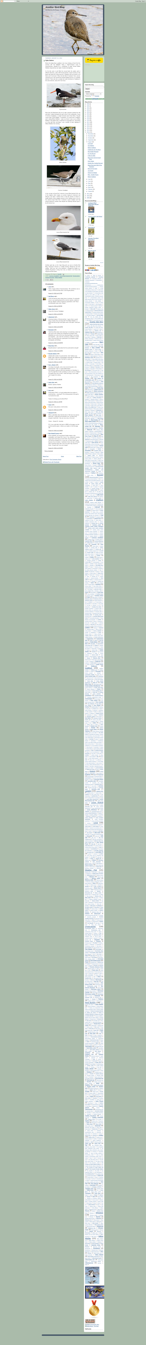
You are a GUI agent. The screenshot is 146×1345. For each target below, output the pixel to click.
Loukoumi (95, 853)
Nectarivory (91, 902)
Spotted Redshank (97, 1117)
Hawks (95, 711)
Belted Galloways (94, 355)
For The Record (91, 153)
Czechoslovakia (96, 562)
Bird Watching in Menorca (97, 383)
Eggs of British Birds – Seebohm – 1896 (93, 590)
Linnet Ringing (96, 826)
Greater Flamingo (88, 687)
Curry (102, 558)
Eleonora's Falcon (98, 598)
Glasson (88, 657)
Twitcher (95, 1194)
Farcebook (100, 621)
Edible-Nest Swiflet (98, 589)
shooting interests (99, 1073)
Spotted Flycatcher (90, 1115)
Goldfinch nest (94, 669)
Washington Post (92, 1209)
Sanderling (87, 1052)
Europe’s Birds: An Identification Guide (93, 609)
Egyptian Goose (99, 593)
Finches (95, 627)
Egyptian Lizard (90, 595)
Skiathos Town (92, 1089)
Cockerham (91, 516)
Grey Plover (99, 703)
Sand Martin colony (91, 1048)
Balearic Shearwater (89, 338)
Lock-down (87, 848)
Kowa (91, 779)
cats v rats (92, 494)
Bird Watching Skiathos (91, 384)
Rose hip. (87, 1036)
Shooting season (90, 1075)
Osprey (101, 921)
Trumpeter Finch (89, 1188)
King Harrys (99, 773)
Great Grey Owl (90, 677)
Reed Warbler (99, 1004)
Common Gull (94, 523)
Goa (87, 661)
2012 (88, 132)
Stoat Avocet (94, 1122)
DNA (102, 574)
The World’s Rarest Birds (91, 1175)
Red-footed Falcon (96, 989)
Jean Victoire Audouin (93, 758)
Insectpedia (96, 747)
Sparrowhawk (89, 1109)
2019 (88, 118)
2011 (88, 193)
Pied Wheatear (88, 954)
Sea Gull (99, 1067)
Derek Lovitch (93, 573)
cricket (86, 550)
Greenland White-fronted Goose (94, 697)
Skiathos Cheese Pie (94, 1088)
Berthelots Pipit (99, 357)
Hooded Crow (94, 726)
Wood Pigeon (87, 1243)
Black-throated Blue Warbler (91, 424)
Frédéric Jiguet (88, 635)
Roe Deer (93, 1033)
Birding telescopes (99, 395)
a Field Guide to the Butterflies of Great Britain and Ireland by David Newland (94, 291)
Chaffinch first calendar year (90, 503)
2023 (88, 110)
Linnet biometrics (93, 824)
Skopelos (100, 1089)
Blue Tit (96, 436)
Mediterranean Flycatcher (98, 873)
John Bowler (100, 761)
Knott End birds (90, 776)
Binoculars (92, 363)
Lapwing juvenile (90, 792)
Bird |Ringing (99, 363)
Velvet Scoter (89, 1202)
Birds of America (91, 400)
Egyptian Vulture (99, 595)
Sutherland (95, 1133)
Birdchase (100, 384)
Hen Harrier (99, 716)
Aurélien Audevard (98, 332)
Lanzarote (100, 785)
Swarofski (87, 1141)
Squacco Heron (91, 1119)
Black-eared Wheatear (90, 418)
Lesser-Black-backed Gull (97, 811)
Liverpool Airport (98, 845)
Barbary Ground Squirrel (98, 340)
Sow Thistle (88, 1106)
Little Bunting (89, 832)
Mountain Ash (88, 894)
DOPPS (91, 579)
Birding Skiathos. (90, 395)
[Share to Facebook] (51, 280)
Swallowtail (87, 1140)
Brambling (88, 450)
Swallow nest (99, 1137)
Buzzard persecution (93, 477)
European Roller (88, 614)
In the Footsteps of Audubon (97, 745)
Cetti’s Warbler (89, 500)
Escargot (94, 605)
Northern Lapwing (93, 910)
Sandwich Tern (89, 1054)
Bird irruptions (99, 368)
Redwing (100, 999)
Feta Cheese (99, 624)
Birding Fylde (97, 389)
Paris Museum (88, 934)
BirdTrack (93, 410)
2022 (88, 112)
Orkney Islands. (100, 919)
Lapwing (88, 791)
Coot (86, 544)
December (90, 133)
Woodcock (87, 1246)
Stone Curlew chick (89, 1125)
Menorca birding (96, 878)
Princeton (96, 965)
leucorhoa (101, 814)
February (90, 189)
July (89, 179)
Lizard (100, 847)
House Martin (93, 729)
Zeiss (86, 1264)
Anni (49, 390)
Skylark (87, 1091)
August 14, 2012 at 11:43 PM (55, 350)
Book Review (95, 442)
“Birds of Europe (97, 275)
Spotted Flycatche (49, 277)
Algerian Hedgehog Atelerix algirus (93, 307)
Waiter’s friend (93, 1206)
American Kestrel (89, 310)
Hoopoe (93, 727)
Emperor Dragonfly (98, 600)
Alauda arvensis (94, 305)
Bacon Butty (87, 337)
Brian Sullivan (100, 453)
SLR (89, 1094)
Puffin (98, 968)
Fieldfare (87, 627)
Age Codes (91, 304)
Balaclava (93, 337)
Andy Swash (89, 320)
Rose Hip (100, 1035)
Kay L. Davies (52, 365)
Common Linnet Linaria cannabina (94, 526)
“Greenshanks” (99, 280)
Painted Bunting (88, 933)
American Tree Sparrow (98, 313)
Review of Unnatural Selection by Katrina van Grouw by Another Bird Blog (94, 1014)
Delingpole (92, 571)
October (90, 138)
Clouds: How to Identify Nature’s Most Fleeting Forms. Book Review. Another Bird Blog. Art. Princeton (94, 513)
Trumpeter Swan (99, 1188)
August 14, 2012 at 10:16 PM (55, 327)
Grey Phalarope (91, 703)
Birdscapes (87, 410)
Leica (102, 797)
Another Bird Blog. (89, 327)
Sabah (91, 1044)
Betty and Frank (100, 360)
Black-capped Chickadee (97, 416)
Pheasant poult (88, 942)
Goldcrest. (87, 662)
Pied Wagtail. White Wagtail (96, 952)
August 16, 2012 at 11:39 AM (55, 430)
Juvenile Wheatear (99, 767)
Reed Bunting (90, 1003)
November (90, 136)
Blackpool (87, 432)
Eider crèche (94, 597)
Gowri (50, 404)
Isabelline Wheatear (99, 750)
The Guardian (90, 1170)
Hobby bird (101, 722)
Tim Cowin (88, 1178)
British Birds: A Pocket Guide (91, 460)
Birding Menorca (99, 392)
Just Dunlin (90, 170)
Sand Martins (98, 1051)
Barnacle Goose (88, 349)
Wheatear (99, 1213)
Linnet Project (88, 826)
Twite (93, 1196)
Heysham (87, 721)
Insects (101, 747)
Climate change (95, 510)
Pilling (86, 955)
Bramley (92, 452)
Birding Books (90, 389)
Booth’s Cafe (92, 447)
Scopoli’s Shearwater (89, 1062)
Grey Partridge (99, 702)
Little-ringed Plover (89, 845)
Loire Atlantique (94, 848)
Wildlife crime (95, 1232)
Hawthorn (92, 713)
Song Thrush (99, 1101)
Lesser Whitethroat (92, 809)
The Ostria (97, 1170)
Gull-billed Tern (95, 708)
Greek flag (95, 692)
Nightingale (99, 905)
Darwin (91, 566)
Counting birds (94, 547)
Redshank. (87, 999)
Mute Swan (88, 897)
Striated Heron (95, 1128)
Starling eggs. (95, 1120)
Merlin (94, 883)
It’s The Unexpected (95, 751)
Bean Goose (96, 352)
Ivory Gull (93, 753)
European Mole (98, 611)
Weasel (93, 1210)
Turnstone (88, 1193)
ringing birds (93, 1025)
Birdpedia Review (94, 399)
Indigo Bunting (89, 747)
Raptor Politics (98, 974)
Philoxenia (92, 944)
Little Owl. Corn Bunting (97, 839)
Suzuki (100, 1133)
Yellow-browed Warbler (97, 1258)
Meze (88, 884)
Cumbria (86, 557)
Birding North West (89, 394)
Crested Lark (98, 549)
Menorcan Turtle (98, 881)
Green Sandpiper (97, 693)
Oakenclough (97, 913)
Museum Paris (98, 895)
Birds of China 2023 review (90, 402)
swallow (101, 1135)
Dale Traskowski (98, 563)
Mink (95, 886)
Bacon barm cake (90, 335)
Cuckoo (98, 555)
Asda (101, 329)
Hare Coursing (89, 711)
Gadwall (96, 645)
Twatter (86, 1194)
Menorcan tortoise (90, 881)
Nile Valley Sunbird (89, 907)
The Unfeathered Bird (89, 1173)
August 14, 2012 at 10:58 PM (55, 342)
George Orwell (95, 654)
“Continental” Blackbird (90, 276)
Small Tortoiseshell (95, 1094)
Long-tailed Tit (99, 852)
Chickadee (89, 507)
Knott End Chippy (98, 776)
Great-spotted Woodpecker (92, 685)
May (89, 183)
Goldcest (91, 661)
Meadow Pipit (91, 870)
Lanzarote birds (96, 789)
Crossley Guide (90, 552)
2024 (88, 108)
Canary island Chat (96, 483)
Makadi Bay (98, 858)
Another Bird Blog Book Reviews (94, 325)
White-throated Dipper (91, 1226)
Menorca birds (89, 880)
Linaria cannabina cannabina (97, 820)
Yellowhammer (89, 1263)
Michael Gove (93, 884)
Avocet (92, 333)
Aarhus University (88, 300)
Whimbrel (98, 1216)
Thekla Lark (100, 1175)
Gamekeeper (100, 648)
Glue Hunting (100, 659)
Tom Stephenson (99, 1178)
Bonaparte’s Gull (90, 440)
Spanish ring (95, 1106)
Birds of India (93, 403)
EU (99, 605)
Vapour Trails (100, 1201)
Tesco (91, 1157)
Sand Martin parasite (94, 1049)
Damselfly (92, 565)
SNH (87, 1096)
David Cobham (88, 568)
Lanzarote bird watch (92, 787)
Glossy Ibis (94, 659)
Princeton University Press (96, 966)
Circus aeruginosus (99, 508)
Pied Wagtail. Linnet (89, 950)
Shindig (86, 1073)
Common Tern (88, 541)
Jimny (86, 759)
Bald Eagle (99, 337)
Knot (94, 774)
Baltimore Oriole (98, 338)
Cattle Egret (99, 494)
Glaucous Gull (88, 659)
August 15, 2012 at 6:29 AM (55, 379)
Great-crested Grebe (97, 684)
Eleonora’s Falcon (89, 600)
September (91, 140)
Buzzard (100, 475)
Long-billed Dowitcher (98, 850)
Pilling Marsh (92, 955)
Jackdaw (87, 754)
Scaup (94, 1059)
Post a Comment (49, 451)
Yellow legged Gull (98, 1253)
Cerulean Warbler (97, 498)
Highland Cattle (94, 721)
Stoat (87, 1122)
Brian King (51, 345)
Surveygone (98, 1132)
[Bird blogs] (94, 1318)
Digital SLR (92, 574)
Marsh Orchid (92, 866)
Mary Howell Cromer (53, 433)
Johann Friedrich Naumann (90, 761)
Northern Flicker (95, 908)
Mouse (102, 894)
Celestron (101, 496)
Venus (94, 1202)
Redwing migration (91, 1000)
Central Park (89, 498)
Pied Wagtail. (98, 949)
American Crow (100, 308)
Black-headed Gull (95, 419)
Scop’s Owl (94, 1060)
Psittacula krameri (91, 968)
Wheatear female (93, 1215)
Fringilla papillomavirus (98, 637)
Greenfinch (88, 695)
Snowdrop (95, 1097)
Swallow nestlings (88, 1138)
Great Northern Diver (89, 679)
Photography (98, 944)
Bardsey (88, 342)
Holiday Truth (90, 724)
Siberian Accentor (97, 1081)
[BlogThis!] (48, 280)
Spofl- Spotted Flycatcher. (98, 1112)
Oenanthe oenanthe (91, 916)
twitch (91, 1194)
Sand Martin (88, 1046)
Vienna (98, 1202)
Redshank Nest (98, 997)
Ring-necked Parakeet (97, 1022)
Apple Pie (96, 329)
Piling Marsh (99, 954)
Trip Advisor (87, 1186)
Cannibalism (87, 485)
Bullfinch (93, 473)
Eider (88, 597)
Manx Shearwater (97, 861)
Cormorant (93, 544)
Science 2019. (88, 1060)
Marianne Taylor (88, 863)
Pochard (88, 963)
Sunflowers (99, 1130)
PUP (89, 970)
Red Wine (97, 982)
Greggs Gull (97, 698)
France (99, 632)
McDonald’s (99, 868)
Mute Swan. (96, 897)
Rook (86, 1035)
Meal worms (101, 871)
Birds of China (99, 400)
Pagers (100, 931)
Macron (86, 858)
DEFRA (86, 571)
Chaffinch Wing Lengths (91, 505)
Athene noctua (88, 330)
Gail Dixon (51, 296)
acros (97, 302)
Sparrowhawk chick (99, 1109)
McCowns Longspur (89, 868)
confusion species (98, 542)
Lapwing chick (99, 791)
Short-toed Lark (91, 1080)
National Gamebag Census (95, 899)
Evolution (99, 619)
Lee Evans (97, 797)
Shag (102, 1070)
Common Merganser (93, 532)
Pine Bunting (94, 957)
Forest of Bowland (97, 630)
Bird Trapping (96, 381)
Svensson (95, 1135)
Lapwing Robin (99, 792)
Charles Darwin (100, 505)
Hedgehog (101, 714)
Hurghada (91, 738)
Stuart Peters (90, 1130)
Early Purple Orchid (97, 586)
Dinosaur (98, 574)
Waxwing (87, 1210)
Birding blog (100, 387)
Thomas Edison (90, 1177)
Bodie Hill (101, 439)
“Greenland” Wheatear (96, 278)
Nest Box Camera (98, 902)
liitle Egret (88, 816)
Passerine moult (88, 936)
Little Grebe (89, 836)
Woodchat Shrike (95, 1245)
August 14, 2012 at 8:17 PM (55, 293)
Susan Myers (87, 1133)
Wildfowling (99, 1231)
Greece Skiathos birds (97, 690)
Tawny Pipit (97, 1143)
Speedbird (89, 1112)
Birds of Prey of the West (96, 405)
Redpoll (90, 995)
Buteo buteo (90, 475)
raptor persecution (89, 974)
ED (85, 589)
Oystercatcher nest (95, 929)
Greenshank (88, 698)
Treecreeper (93, 1185)
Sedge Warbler (89, 1068)
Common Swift (99, 539)
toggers (93, 1178)
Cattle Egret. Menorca (92, 496)
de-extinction (95, 568)
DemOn (97, 571)
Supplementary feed (89, 1132)
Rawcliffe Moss (88, 978)
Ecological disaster (98, 587)
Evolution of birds (88, 621)
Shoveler (89, 1081)
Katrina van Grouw (90, 769)
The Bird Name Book (93, 1159)
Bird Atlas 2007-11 (89, 365)
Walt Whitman (95, 1207)
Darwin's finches (98, 566)
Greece (99, 689)
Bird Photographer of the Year (95, 371)
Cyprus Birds (88, 562)
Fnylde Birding (88, 630)
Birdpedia (87, 399)
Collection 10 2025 (89, 520)
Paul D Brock (98, 936)
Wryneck (89, 1253)
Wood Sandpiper (95, 1243)
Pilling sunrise (87, 957)
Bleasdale (100, 432)
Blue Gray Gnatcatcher (94, 434)
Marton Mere (99, 866)
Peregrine (97, 939)
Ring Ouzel (89, 1020)
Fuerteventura (90, 638)
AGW (86, 305)
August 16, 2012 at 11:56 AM (55, 448)
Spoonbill (89, 1114)
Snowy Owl (99, 1099)
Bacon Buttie (99, 335)
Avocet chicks (100, 333)
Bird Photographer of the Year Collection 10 (94, 373)
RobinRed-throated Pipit (93, 1031)
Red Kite (96, 981)
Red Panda (91, 982)
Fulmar (91, 640)
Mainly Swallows (92, 147)
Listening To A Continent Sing (96, 827)
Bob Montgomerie (94, 439)
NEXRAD (87, 905)
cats (87, 494)
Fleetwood (101, 627)
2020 (88, 116)
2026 (88, 104)
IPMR (92, 750)
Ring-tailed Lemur (88, 1023)
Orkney (93, 919)
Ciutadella (88, 510)
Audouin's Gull (98, 330)
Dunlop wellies (91, 584)
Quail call (91, 973)
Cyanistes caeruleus (91, 560)
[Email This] (46, 280)
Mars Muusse (99, 863)
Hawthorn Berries (99, 713)
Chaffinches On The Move (94, 149)
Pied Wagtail (88, 949)
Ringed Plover (97, 1023)
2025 (88, 106)
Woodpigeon (96, 1248)
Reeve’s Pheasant (91, 1006)
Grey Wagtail (97, 705)
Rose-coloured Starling (90, 1038)
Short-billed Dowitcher (89, 1078)
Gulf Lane (88, 708)
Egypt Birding (93, 592)
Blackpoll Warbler (98, 431)
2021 (88, 114)
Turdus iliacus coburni (96, 1191)
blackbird (97, 426)
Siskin (97, 1083)
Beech (92, 354)
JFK (101, 758)
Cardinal (96, 486)
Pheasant (98, 941)
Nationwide (87, 900)
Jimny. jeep (92, 759)
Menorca (91, 876)
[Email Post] (63, 274)
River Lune (96, 1026)
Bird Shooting (88, 381)
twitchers (101, 1194)
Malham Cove (87, 860)
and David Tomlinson (91, 315)
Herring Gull (87, 719)
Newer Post (45, 456)
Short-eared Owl (99, 1078)
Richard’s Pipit (100, 1018)
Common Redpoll (93, 536)
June (89, 181)
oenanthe (101, 915)
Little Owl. (93, 837)
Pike (94, 954)
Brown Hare (96, 463)
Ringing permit (89, 1026)
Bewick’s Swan (97, 362)
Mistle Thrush (97, 888)
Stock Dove (90, 1124)
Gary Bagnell (100, 651)
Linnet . (86, 824)
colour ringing (98, 520)
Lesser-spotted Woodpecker (91, 812)
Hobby (94, 722)
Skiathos (87, 1085)
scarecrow (93, 1057)
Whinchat (98, 1218)
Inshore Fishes (89, 748)
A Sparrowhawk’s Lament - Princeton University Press (94, 296)
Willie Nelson (94, 1236)
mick (49, 286)
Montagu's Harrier (98, 889)
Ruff (97, 1043)
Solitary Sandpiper (89, 1101)
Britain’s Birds (91, 455)
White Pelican (92, 1221)
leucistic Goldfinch (93, 814)
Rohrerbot (51, 329)
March (90, 187)
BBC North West (88, 352)
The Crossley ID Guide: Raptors (96, 1169)
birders (100, 386)
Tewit (95, 1157)
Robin (101, 1030)
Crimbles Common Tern (93, 550)
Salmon (100, 1044)
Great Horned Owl (98, 677)
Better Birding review (91, 360)
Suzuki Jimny (88, 1135)
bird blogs (98, 366)
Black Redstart (89, 415)
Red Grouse (99, 979)
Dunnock (98, 584)
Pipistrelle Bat (93, 962)
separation (99, 1068)
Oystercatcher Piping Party (90, 931)
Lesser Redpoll (97, 802)
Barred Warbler (98, 349)
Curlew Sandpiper (95, 558)
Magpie (91, 858)
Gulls (101, 708)
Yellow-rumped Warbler (96, 1261)
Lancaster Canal (98, 784)
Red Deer (87, 979)
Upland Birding (88, 1199)
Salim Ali (95, 1044)
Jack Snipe (99, 753)
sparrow (97, 1107)
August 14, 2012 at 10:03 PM (55, 314)
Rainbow (96, 973)
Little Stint (93, 843)
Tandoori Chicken (98, 1141)
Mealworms (88, 873)
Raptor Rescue (88, 976)
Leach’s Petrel (91, 797)
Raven (99, 976)
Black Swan (98, 415)
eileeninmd (51, 317)
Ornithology (88, 921)
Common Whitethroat (99, 541)
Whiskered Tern (88, 1219)
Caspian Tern (91, 491)
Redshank (97, 995)
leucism (100, 812)
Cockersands (89, 518)
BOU (86, 448)
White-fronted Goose (98, 1224)
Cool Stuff (90, 143)
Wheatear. (91, 1216)
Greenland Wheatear (98, 695)
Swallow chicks (91, 1137)
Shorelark (91, 1076)
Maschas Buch (92, 250)
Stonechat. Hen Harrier (90, 1127)
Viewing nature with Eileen (95, 216)
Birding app (93, 387)
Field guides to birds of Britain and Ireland (93, 625)
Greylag (87, 706)
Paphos (95, 933)
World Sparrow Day (95, 1251)
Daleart (86, 565)
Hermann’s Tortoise (97, 717)
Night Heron (92, 905)
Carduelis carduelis (95, 488)
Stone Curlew (98, 1124)
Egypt (86, 592)
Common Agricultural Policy (91, 521)
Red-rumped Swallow (90, 994)
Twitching (88, 1196)
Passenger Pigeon (97, 934)
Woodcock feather (97, 1246)
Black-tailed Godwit (90, 421)
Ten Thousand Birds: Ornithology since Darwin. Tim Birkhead (94, 1150)
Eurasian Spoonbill (89, 608)
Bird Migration (88, 370)
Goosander (98, 671)
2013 (88, 130)
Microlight (100, 884)
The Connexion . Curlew (95, 1162)
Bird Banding (97, 365)
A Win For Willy (91, 155)
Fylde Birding (93, 642)
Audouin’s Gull (88, 332)
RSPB (88, 1041)
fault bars (87, 622)
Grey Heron (94, 700)
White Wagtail (95, 1223)
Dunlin (92, 582)
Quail (86, 973)
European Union (88, 616)
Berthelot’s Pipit (89, 357)
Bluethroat (87, 439)
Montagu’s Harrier (89, 891)
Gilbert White (100, 656)
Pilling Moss (99, 955)
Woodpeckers (87, 1248)
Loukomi (89, 853)
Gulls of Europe (88, 710)
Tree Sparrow (94, 1183)
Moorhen (99, 891)
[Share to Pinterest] (52, 280)
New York (99, 903)
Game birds (94, 648)
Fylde (96, 640)
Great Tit (95, 682)
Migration (87, 886)
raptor (101, 973)
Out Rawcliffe (90, 923)
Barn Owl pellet (96, 344)
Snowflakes (92, 1099)
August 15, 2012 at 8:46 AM (55, 387)
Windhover (100, 1241)
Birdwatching (99, 410)
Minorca (100, 886)
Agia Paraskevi (99, 304)
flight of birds (99, 629)
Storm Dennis (87, 1128)
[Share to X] (49, 280)
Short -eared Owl (98, 1076)
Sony (96, 1102)
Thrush (96, 1177)
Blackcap (89, 429)
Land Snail (87, 785)
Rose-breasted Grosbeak (96, 1036)
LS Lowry (93, 856)
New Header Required (93, 151)
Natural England (95, 900)
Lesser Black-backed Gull (65, 276)
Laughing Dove (95, 795)
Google (92, 671)
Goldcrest (98, 661)
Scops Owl (98, 1062)
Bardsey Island (95, 342)
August (90, 142)
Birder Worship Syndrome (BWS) (91, 386)
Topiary (87, 1180)
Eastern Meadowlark (89, 587)
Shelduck (89, 1072)
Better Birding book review (97, 359)
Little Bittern (100, 830)
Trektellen (100, 1185)
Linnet (95, 823)
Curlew (92, 557)
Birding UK (89, 397)
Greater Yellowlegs (91, 689)
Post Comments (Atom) (55, 459)
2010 (88, 195)
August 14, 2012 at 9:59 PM (55, 306)
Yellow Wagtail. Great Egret (93, 1256)
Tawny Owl (88, 1143)
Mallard (94, 860)
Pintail (86, 962)
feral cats (93, 624)
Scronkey (93, 1067)
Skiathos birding (91, 1086)
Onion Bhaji (87, 919)
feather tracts (94, 622)
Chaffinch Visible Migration (95, 502)
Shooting (92, 1073)
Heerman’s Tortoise (91, 716)
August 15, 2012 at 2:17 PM (55, 409)
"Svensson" (87, 281)
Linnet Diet (100, 824)
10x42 (96, 288)
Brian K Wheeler (93, 453)
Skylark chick (95, 1091)
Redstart (94, 999)
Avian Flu (87, 333)
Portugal (90, 965)
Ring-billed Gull (96, 1020)
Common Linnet (96, 524)
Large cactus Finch (95, 794)
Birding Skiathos (99, 394)
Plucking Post (100, 962)
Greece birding (88, 690)
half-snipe (95, 710)
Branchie (97, 452)
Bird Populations (94, 376)
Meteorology (100, 883)
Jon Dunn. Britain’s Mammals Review (92, 764)
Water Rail (100, 1209)
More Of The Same (92, 168)
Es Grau (88, 605)
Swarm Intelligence (97, 1140)
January (90, 191)
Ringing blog (100, 1025)
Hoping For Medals (92, 172)
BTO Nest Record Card (89, 466)
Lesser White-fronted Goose (97, 808)
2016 (88, 124)
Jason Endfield (92, 756)
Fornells (86, 632)
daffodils (91, 563)
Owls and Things (96, 924)
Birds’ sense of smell (98, 408)
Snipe (91, 1096)
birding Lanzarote (90, 392)
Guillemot (101, 706)
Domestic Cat (95, 576)
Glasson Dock (96, 658)
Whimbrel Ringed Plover (90, 1218)
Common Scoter (91, 539)
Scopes (100, 1060)
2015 (88, 126)
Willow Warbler (58, 277)
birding (86, 387)
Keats (97, 769)
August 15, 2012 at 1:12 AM (55, 362)
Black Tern (87, 416)
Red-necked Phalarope (97, 992)
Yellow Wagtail (99, 1254)
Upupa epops (95, 1199)
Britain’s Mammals (97, 458)
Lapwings (87, 794)
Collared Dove (97, 518)
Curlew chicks (99, 557)
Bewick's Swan (89, 362)
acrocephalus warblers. (89, 302)
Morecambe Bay (88, 892)
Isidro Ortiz (51, 382)
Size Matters (91, 145)
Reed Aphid (99, 1000)
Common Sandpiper (54, 276)
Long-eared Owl (90, 852)
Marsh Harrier (89, 865)
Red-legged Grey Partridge (90, 990)
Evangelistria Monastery (94, 617)
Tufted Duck (90, 1190)
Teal (86, 1145)
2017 (88, 122)
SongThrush (90, 1102)
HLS (90, 722)
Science (99, 1059)
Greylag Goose (94, 706)
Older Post (79, 456)
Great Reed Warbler (99, 679)
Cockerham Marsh (99, 516)
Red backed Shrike (98, 978)
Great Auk (99, 674)
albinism (100, 305)
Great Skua (90, 680)
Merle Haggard (88, 883)
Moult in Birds (98, 892)
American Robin (89, 313)
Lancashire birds (92, 781)
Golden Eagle (93, 662)
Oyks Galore (49, 60)
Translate (97, 96)
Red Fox (92, 979)
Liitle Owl (94, 816)
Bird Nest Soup (96, 370)
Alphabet (87, 308)
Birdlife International (97, 397)
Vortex (98, 1204)
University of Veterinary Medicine (94, 1198)
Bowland (99, 448)
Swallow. (95, 1138)
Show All (101, 262)
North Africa (96, 907)
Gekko (96, 653)
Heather (95, 714)
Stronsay (101, 1128)
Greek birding (88, 692)
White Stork (87, 1223)
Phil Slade (95, 942)
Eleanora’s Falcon (89, 598)
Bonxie (96, 440)
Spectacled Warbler (99, 1110)
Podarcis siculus (95, 963)
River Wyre (91, 1028)
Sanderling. (98, 1052)
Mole (92, 889)
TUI (97, 1190)
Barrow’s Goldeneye (89, 350)
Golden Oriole (100, 662)
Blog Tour (87, 434)
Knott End (100, 774)
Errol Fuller (101, 603)
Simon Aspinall (88, 1083)
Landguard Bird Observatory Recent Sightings (93, 204)
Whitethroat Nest (91, 1228)
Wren (102, 1251)
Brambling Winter (97, 450)
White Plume (99, 1221)
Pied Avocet (99, 946)
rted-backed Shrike (95, 1041)
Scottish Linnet (90, 1065)
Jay (98, 756)
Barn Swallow (96, 347)
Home (62, 456)
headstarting (89, 714)
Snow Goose (88, 1097)
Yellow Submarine (88, 1254)
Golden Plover (99, 664)
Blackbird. (101, 427)
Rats (94, 976)
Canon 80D (95, 485)
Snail (102, 1094)
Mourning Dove (96, 894)
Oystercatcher (76, 276)
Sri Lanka (99, 1119)
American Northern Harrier (98, 312)
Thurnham (101, 1177)
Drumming (94, 581)
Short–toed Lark (100, 1080)
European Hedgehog (89, 611)
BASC (96, 350)
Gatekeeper (89, 653)
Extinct (95, 621)
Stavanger (101, 1120)
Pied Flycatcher (88, 947)
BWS (100, 478)
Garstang (94, 651)
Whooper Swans (94, 1229)
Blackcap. (91, 431)
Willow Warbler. (92, 1240)
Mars (94, 863)
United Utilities (100, 1196)
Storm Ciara (99, 1127)
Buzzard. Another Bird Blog (91, 478)
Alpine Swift (92, 308)
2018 (88, 120)
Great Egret (100, 676)
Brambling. (87, 452)
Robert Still (96, 1030)
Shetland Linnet (98, 1072)
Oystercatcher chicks (90, 928)
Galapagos (97, 646)
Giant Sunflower (93, 656)
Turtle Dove (97, 1193)
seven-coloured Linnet (94, 1070)
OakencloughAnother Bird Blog (91, 915)
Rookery (91, 1035)
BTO (99, 465)
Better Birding (88, 359)
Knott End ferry (88, 777)
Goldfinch (88, 668)
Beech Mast (97, 354)
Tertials (86, 1157)
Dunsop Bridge (88, 586)
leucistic (86, 814)
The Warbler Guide (99, 1173)
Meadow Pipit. (88, 871)
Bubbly (99, 471)
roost (95, 1035)
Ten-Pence (95, 1151)
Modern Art (87, 889)
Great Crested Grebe (90, 676)
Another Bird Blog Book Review (96, 324)
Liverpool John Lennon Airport (91, 847)
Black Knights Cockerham (96, 413)
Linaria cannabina (89, 817)
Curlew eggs (87, 558)
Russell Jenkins (52, 353)
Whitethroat (100, 1226)
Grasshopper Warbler (89, 674)
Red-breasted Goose (92, 986)
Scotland (87, 1063)
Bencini (100, 355)
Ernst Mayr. (95, 603)
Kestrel (92, 771)
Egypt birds (100, 592)
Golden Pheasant (90, 664)
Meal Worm (94, 871)
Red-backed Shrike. (99, 984)
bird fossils (92, 368)
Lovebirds (101, 853)
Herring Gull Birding (97, 719)
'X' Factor (87, 275)
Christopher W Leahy (89, 508)
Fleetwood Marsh (90, 629)
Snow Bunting (99, 1096)
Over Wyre (97, 923)
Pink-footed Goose (95, 960)
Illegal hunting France (89, 743)
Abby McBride (98, 300)
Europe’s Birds (98, 608)
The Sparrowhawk (98, 1172)
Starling (87, 1120)
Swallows (100, 1138)
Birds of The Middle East (90, 407)
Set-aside (87, 1070)
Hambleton (101, 710)
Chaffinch (99, 500)
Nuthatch (87, 913)
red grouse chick (88, 981)
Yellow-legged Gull (89, 1259)
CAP (91, 486)
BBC (100, 350)
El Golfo (100, 597)
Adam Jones (51, 309)
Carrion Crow (94, 489)
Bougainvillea (92, 448)
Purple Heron (95, 970)
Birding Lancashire (98, 391)
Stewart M (51, 412)
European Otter (88, 613)
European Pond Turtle (97, 613)
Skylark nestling (92, 1093)
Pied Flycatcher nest (98, 947)
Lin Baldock (99, 816)
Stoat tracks (100, 1122)
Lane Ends (94, 785)
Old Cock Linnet (98, 918)
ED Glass (90, 589)
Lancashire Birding (98, 779)
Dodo (88, 576)
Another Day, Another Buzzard (95, 163)
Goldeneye (94, 666)
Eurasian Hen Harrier (96, 606)
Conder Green (90, 542)
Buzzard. (101, 477)
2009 (88, 197)
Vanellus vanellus (92, 1201)
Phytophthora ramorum (89, 946)
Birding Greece (88, 391)
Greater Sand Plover (98, 687)
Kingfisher (88, 774)
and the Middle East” (99, 318)
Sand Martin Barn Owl (99, 1046)
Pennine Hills (88, 939)
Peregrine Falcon (89, 941)
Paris (100, 933)
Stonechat (97, 1125)
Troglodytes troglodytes (97, 1186)
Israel (88, 751)
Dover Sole (87, 581)
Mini (91, 886)
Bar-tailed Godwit (88, 340)
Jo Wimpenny (99, 759)
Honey (96, 724)
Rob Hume (98, 1028)
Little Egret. (87, 834)
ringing (86, 1025)
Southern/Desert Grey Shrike (97, 1104)
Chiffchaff (97, 507)
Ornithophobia (95, 921)
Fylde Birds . (93, 643)
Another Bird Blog (55, 7)
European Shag (98, 614)
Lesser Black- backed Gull (92, 799)
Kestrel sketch (92, 773)
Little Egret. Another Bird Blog (97, 834)
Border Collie (99, 447)
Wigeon (91, 1231)
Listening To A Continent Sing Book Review (93, 829)
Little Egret (97, 832)
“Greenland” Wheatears (89, 280)
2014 (88, 128)
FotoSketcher (93, 632)
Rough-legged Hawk (94, 1039)
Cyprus (99, 560)
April (89, 185)
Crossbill (101, 550)
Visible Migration (91, 1204)
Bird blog (92, 366)
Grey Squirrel (88, 705)
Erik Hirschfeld (88, 603)
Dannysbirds (91, 227)
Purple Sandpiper (98, 971)
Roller (100, 1033)
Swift (92, 1141)
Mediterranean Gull (91, 875)
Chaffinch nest (100, 503)
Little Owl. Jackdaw (89, 840)
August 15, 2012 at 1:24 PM (55, 401)
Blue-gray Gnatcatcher (97, 437)
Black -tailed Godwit (89, 411)
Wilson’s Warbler (92, 1241)
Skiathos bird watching (98, 1085)
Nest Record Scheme (89, 903)
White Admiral (96, 1219)
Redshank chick (88, 997)
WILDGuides (87, 1232)
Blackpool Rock (93, 432)
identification (93, 740)
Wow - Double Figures (93, 174)
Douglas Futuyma (98, 579)
